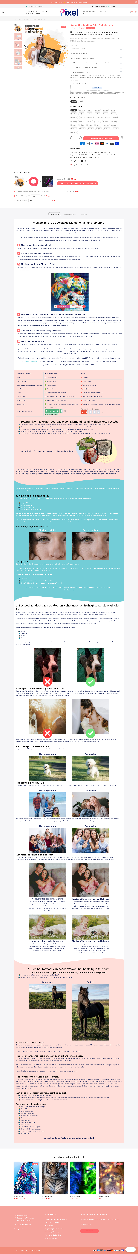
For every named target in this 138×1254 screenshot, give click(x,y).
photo (75, 157)
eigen (108, 155)
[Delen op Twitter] (75, 161)
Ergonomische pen (22, 200)
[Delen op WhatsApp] (85, 161)
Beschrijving (55, 214)
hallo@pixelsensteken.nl (37, 6)
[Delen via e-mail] (82, 161)
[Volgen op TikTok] (22, 1229)
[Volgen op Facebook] (15, 1229)
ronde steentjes (82, 157)
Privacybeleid (49, 1225)
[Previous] (26, 47)
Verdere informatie (70, 214)
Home (15, 19)
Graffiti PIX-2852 (19, 1196)
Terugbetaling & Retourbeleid (54, 1229)
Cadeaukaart (103, 11)
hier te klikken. (32, 361)
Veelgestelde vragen (51, 1238)
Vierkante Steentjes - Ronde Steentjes (56, 1219)
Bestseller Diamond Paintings (102, 152)
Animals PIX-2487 (47, 1196)
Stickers (38, 13)
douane (103, 155)
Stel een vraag (75, 148)
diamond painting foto (94, 155)
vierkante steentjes (93, 157)
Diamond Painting (31, 11)
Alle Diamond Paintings (85, 152)
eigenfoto (120, 155)
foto (71, 157)
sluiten (2, 2)
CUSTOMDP (83, 155)
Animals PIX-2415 (75, 1196)
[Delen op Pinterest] (78, 161)
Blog (84, 13)
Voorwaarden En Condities (53, 1235)
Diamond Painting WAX (23, 196)
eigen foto (114, 155)
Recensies (84, 214)
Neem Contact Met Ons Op (53, 1222)
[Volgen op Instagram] (18, 1229)
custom (76, 155)
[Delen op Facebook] (71, 161)
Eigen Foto (29, 13)
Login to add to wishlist (80, 165)
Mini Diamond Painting (89, 11)
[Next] (64, 47)
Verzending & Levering (52, 1232)
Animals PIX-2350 (104, 1196)
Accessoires (45, 11)
